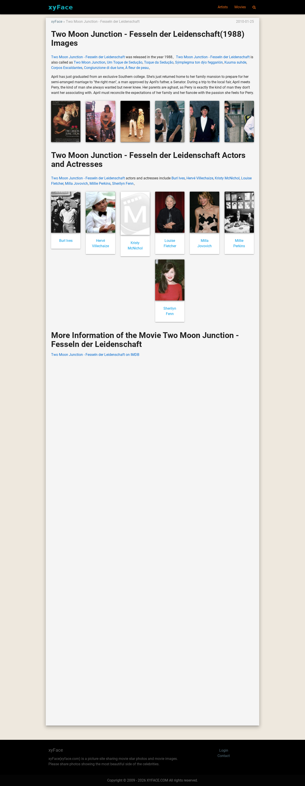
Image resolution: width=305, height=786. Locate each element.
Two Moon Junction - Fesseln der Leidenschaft (88, 57)
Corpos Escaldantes (66, 68)
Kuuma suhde (235, 62)
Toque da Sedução (158, 62)
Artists (223, 7)
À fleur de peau (137, 68)
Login (223, 750)
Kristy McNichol (227, 178)
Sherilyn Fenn (123, 183)
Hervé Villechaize (199, 178)
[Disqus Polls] (152, 417)
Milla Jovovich (76, 183)
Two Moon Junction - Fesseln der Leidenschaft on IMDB (95, 355)
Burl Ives (178, 178)
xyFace (56, 21)
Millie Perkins (100, 183)
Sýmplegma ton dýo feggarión (199, 62)
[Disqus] (152, 534)
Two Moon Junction (89, 62)
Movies (240, 7)
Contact (223, 756)
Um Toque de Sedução (124, 62)
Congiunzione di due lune (104, 68)
